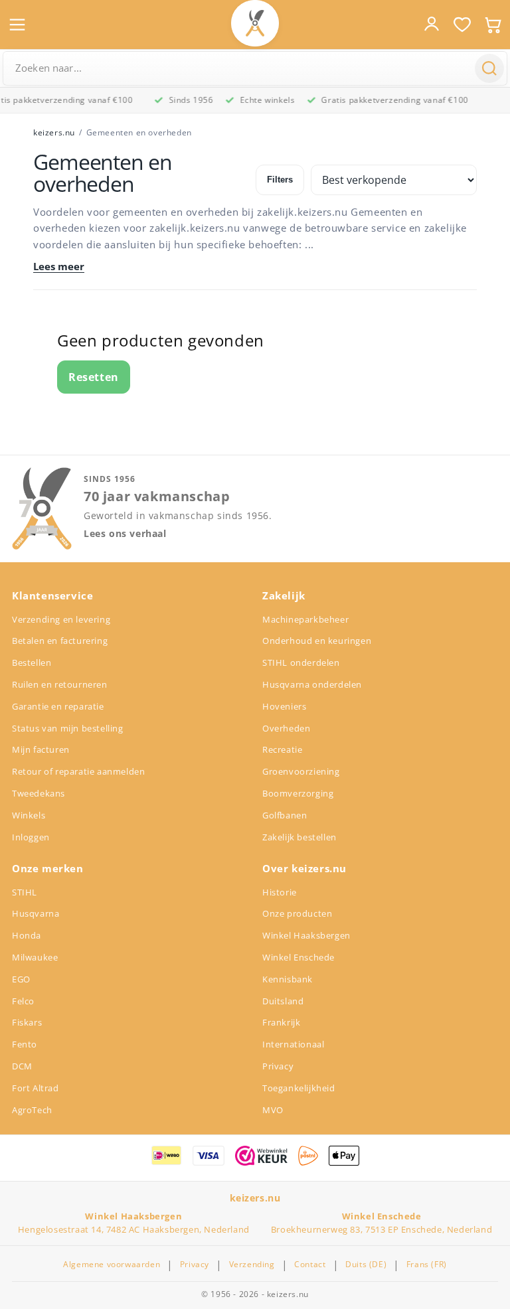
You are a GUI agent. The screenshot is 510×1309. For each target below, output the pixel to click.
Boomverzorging (297, 793)
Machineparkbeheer (305, 619)
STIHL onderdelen (301, 662)
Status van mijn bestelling (68, 728)
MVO (273, 1110)
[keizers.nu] (255, 23)
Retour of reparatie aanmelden (78, 771)
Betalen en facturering (60, 641)
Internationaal (293, 1044)
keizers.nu (54, 132)
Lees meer (58, 266)
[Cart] (492, 24)
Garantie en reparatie (58, 706)
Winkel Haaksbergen (306, 935)
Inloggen (31, 837)
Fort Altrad (35, 1088)
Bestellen (31, 662)
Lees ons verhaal (125, 534)
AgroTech (32, 1110)
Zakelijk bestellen (299, 837)
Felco (23, 1001)
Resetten (93, 377)
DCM (22, 1066)
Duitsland (282, 1001)
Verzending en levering (61, 619)
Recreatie (282, 749)
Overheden (286, 728)
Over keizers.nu (304, 868)
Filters (280, 180)
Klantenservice (52, 595)
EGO (21, 979)
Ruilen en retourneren (60, 684)
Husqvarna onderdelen (312, 684)
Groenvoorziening (301, 771)
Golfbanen (284, 815)
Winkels (28, 815)
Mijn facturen (41, 749)
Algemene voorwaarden (111, 1264)
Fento (24, 1044)
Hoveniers (284, 706)
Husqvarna (35, 913)
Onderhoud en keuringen (316, 641)
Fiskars (27, 1022)
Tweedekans (38, 793)
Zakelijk (283, 595)
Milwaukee (35, 957)
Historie (279, 892)
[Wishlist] (462, 24)
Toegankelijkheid (298, 1088)
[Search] (489, 68)
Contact (309, 1264)
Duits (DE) (365, 1264)
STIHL (24, 892)
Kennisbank (287, 979)
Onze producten (297, 913)
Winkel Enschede (298, 957)
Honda (26, 935)
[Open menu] (17, 24)
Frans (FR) (426, 1264)
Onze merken (48, 868)
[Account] (431, 23)
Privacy (278, 1066)
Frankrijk (281, 1022)
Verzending (252, 1264)
